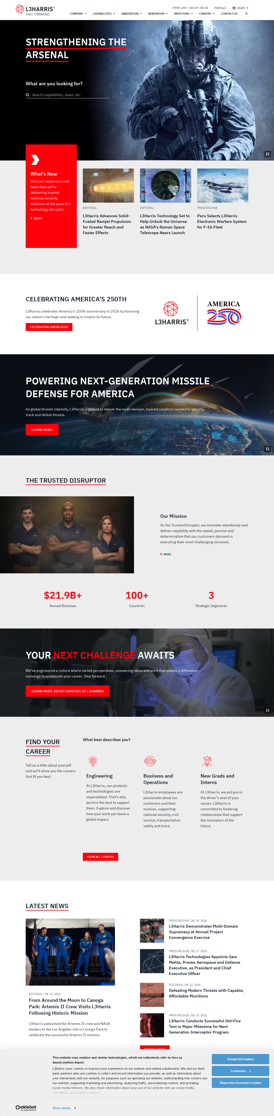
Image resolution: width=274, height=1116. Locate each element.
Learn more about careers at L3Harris (67, 691)
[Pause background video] (267, 449)
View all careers (100, 857)
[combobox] (68, 94)
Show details (62, 1108)
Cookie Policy (182, 1097)
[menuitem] (220, 8)
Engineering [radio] (108, 794)
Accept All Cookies (240, 1059)
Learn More (42, 430)
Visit (38, 218)
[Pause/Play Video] (267, 154)
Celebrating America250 (49, 327)
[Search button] (27, 95)
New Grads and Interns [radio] (222, 794)
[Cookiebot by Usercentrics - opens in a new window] (26, 1108)
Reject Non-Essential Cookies (240, 1083)
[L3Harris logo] (35, 10)
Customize (238, 1071)
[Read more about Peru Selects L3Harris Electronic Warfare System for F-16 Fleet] (222, 208)
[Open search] (246, 14)
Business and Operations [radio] (165, 794)
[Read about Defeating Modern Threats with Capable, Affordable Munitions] (192, 995)
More (167, 554)
